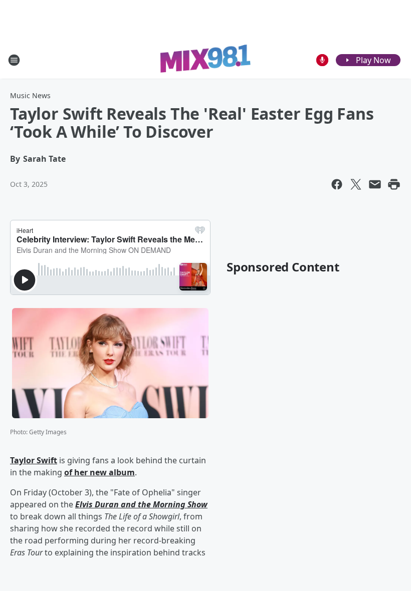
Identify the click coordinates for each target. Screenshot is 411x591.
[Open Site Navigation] (14, 60)
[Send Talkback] (322, 60)
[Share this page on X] (356, 184)
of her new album (99, 472)
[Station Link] (205, 60)
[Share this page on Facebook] (337, 184)
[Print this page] (394, 184)
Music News (30, 95)
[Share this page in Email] (375, 184)
